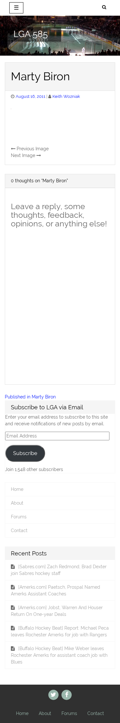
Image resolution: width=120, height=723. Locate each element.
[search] (104, 7)
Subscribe (25, 453)
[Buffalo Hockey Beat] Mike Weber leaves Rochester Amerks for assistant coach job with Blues (59, 655)
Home (17, 489)
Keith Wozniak (66, 96)
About (17, 503)
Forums (19, 516)
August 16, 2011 (30, 96)
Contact (19, 530)
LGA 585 (30, 34)
